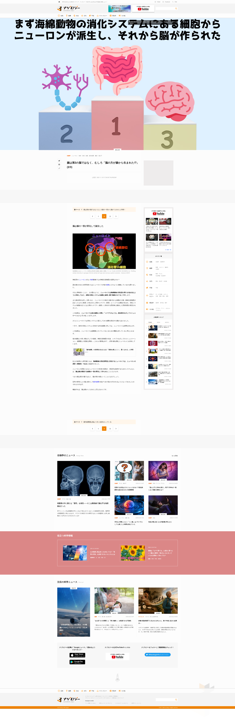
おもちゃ (168, 308)
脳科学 (166, 267)
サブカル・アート (160, 308)
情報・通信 (162, 296)
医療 (157, 267)
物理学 (157, 302)
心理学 (157, 269)
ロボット (165, 294)
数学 (166, 302)
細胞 (107, 285)
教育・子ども (159, 273)
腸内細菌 (96, 382)
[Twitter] (59, 161)
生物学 (157, 261)
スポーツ (161, 267)
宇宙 (157, 287)
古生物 (165, 281)
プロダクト (158, 310)
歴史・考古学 (159, 281)
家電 (167, 296)
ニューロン (82, 280)
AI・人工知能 (159, 294)
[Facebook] (59, 164)
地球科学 (162, 261)
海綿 (91, 280)
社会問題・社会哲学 (161, 275)
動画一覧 (169, 249)
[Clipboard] (59, 168)
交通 (157, 296)
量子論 (162, 302)
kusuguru (87, 701)
